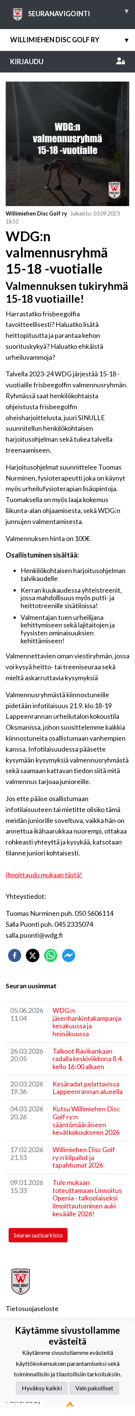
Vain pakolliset (94, 1387)
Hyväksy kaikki (42, 1387)
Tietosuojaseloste (32, 1308)
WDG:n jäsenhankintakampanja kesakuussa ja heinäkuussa (86, 1022)
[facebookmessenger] (68, 955)
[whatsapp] (50, 955)
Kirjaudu (27, 61)
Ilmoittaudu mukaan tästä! (44, 875)
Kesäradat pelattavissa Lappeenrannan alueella (87, 1088)
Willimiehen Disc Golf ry (69, 39)
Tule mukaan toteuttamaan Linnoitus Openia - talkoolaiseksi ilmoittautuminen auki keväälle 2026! (87, 1198)
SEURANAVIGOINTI (78, 12)
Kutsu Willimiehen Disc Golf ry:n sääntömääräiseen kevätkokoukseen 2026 (86, 1120)
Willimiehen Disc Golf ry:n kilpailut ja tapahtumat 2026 (83, 1157)
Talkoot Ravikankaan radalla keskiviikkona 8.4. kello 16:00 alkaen (87, 1059)
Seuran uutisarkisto (38, 1235)
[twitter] (32, 955)
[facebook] (14, 955)
